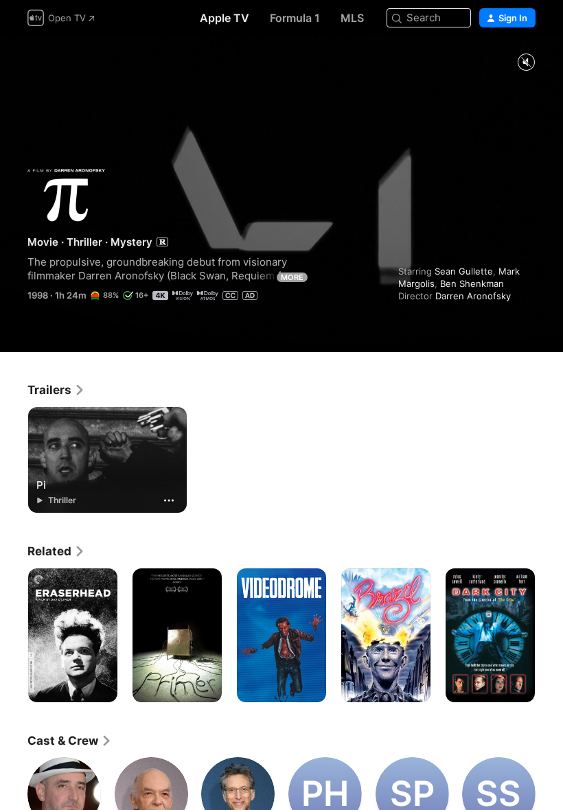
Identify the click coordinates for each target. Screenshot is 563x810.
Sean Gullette (464, 271)
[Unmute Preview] (526, 62)
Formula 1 (295, 18)
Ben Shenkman (472, 283)
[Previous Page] (13, 636)
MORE (292, 277)
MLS (352, 18)
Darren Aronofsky (473, 295)
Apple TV (224, 18)
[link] (56, 389)
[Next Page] (549, 636)
